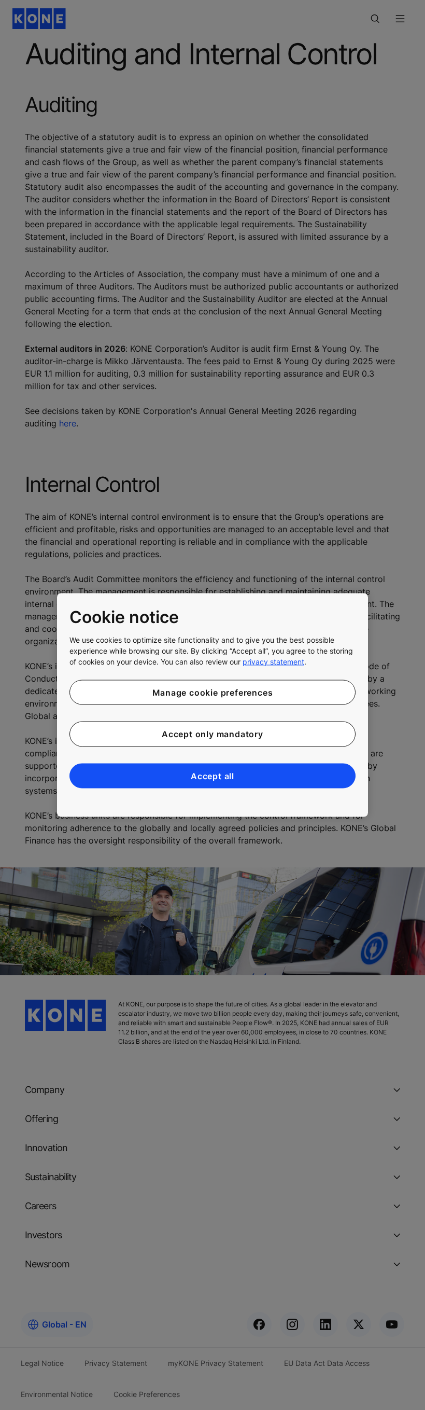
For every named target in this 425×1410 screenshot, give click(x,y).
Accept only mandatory (212, 734)
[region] (212, 705)
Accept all (212, 775)
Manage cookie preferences (212, 692)
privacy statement (273, 661)
